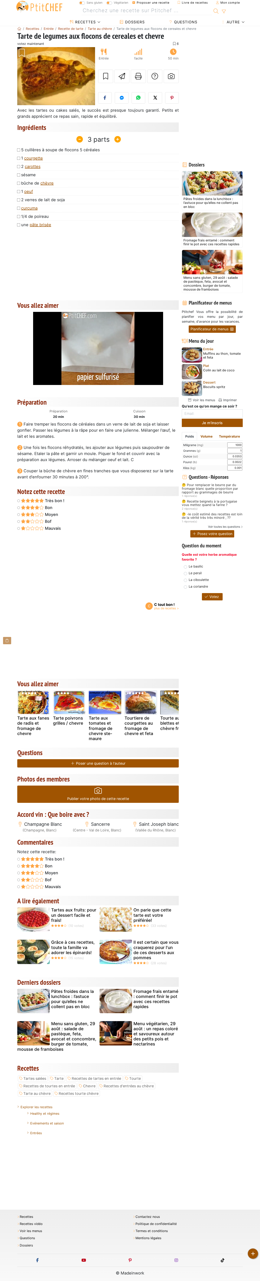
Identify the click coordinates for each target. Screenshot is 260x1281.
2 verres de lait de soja (43, 199)
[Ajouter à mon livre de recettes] (105, 76)
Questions (185, 22)
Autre (232, 22)
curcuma (29, 208)
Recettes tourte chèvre (79, 1093)
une (36, 224)
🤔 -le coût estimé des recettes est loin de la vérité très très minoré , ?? (212, 516)
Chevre (89, 1086)
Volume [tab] (206, 436)
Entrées (36, 1133)
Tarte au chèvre (37, 1093)
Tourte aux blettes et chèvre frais (172, 723)
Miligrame (193, 445)
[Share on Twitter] (155, 98)
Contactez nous (147, 1217)
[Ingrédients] (7, 640)
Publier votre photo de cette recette (98, 799)
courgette (33, 158)
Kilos (189, 468)
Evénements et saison (47, 1123)
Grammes (191, 450)
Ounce (190, 456)
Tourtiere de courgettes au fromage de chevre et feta (139, 726)
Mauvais (52, 528)
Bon (48, 507)
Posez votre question (214, 534)
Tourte (135, 1078)
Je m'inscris (212, 423)
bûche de (37, 183)
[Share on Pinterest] (172, 98)
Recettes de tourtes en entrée (49, 1086)
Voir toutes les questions (224, 526)
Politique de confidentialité (156, 1224)
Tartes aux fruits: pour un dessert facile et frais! (73, 915)
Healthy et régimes (44, 1113)
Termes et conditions (151, 1231)
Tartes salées (34, 1078)
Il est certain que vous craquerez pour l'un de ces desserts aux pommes (156, 950)
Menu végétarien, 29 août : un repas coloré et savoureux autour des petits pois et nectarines (155, 1034)
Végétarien (121, 2)
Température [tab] (229, 436)
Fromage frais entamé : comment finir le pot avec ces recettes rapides (155, 999)
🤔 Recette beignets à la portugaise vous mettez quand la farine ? (209, 503)
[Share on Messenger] (122, 98)
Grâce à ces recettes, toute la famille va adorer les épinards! (73, 947)
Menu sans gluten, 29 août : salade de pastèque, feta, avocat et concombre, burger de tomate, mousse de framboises (56, 1036)
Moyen (51, 514)
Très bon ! (54, 500)
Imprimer (229, 400)
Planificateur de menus (210, 329)
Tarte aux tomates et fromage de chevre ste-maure (100, 728)
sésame (28, 174)
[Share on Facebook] (105, 98)
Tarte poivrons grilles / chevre (68, 721)
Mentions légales (148, 1238)
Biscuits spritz (214, 387)
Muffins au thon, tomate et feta (222, 355)
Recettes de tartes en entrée (96, 1078)
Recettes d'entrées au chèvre (129, 1086)
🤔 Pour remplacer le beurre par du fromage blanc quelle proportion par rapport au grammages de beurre (210, 488)
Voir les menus (203, 400)
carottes (32, 166)
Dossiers (134, 22)
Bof (47, 521)
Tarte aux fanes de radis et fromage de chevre (33, 726)
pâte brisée (40, 224)
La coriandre (198, 586)
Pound (190, 462)
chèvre (47, 183)
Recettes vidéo (31, 1224)
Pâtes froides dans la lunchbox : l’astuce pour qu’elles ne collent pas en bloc (72, 999)
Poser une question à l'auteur (100, 763)
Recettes (85, 22)
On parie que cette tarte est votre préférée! (152, 915)
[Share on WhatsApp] (138, 98)
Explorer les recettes (36, 1107)
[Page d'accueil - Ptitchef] (19, 29)
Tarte (59, 1078)
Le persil (195, 573)
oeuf (28, 191)
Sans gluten (94, 2)
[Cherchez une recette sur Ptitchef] (216, 10)
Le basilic (196, 566)
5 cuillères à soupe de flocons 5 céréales (60, 149)
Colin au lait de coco (219, 370)
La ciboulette (199, 580)
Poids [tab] (189, 436)
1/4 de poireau (35, 216)
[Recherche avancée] (224, 11)
